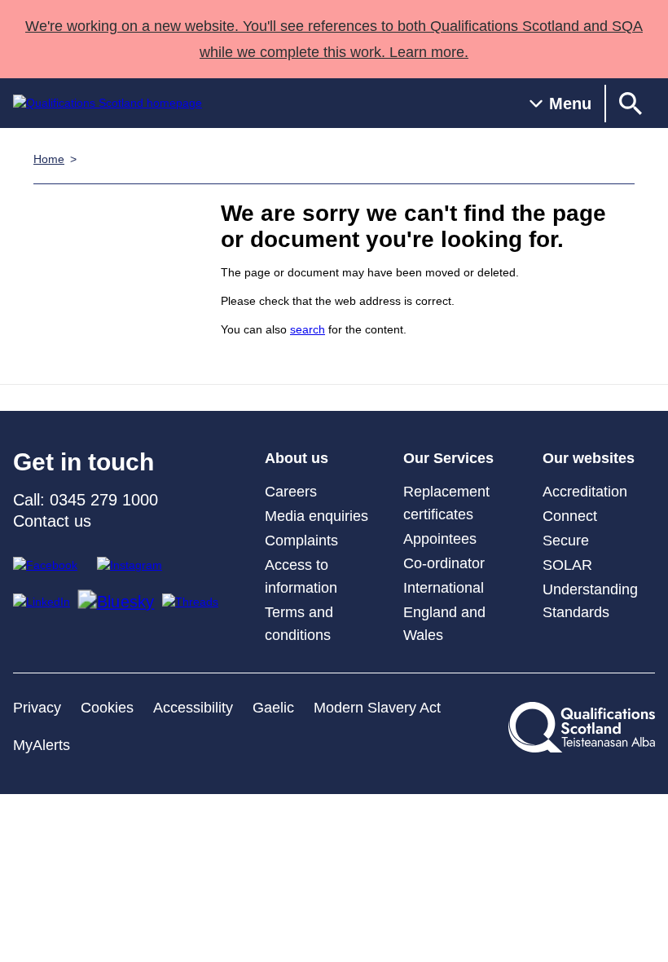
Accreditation (585, 491)
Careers (291, 491)
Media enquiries (316, 516)
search (307, 329)
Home (48, 158)
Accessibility (193, 707)
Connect (570, 516)
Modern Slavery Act (377, 707)
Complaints (301, 540)
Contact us (52, 521)
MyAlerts (41, 745)
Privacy (37, 707)
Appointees (440, 539)
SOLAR (567, 565)
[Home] (107, 103)
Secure (566, 540)
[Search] (630, 103)
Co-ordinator (444, 563)
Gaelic (273, 707)
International (443, 588)
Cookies (107, 707)
